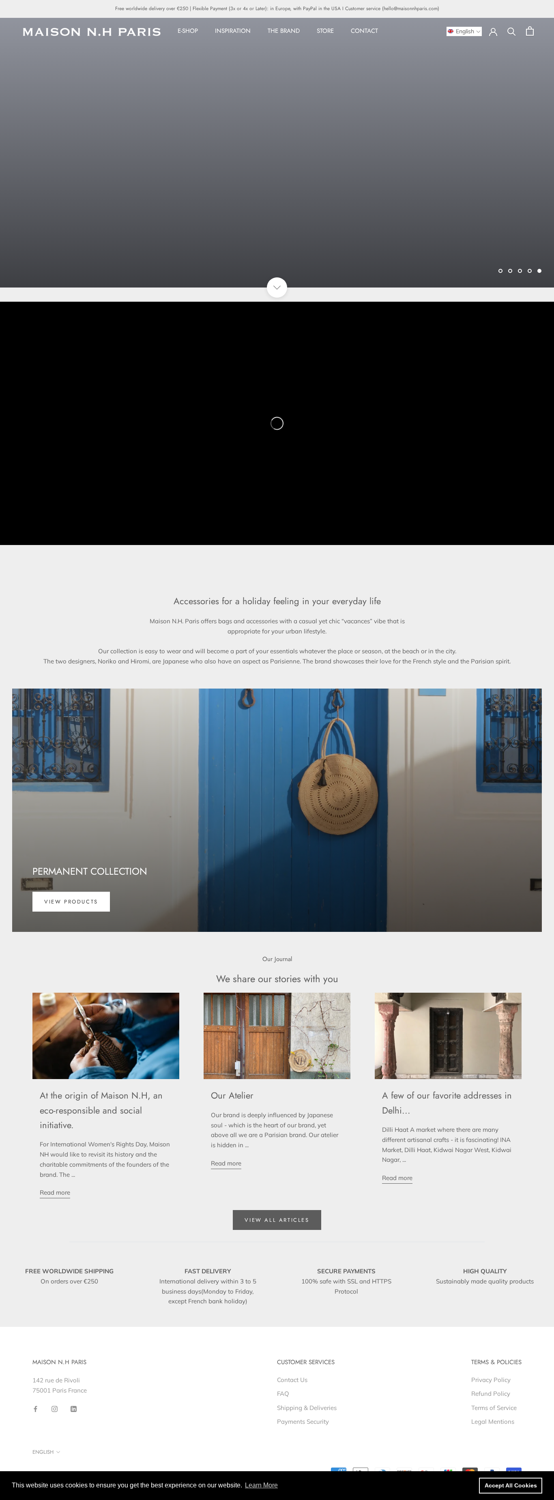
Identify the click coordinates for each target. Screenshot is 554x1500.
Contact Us (292, 1380)
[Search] (511, 31)
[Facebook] (35, 1408)
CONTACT (364, 30)
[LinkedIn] (74, 1408)
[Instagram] (55, 1408)
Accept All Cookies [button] (511, 1485)
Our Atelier (232, 1095)
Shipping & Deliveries (307, 1408)
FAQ (283, 1393)
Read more (55, 1192)
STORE (325, 30)
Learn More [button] (261, 1485)
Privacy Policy (491, 1380)
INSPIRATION (233, 30)
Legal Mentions (492, 1421)
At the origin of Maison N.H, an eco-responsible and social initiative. (101, 1110)
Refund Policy (490, 1393)
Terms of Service (494, 1408)
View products (71, 902)
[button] (464, 31)
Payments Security (303, 1421)
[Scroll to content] (277, 287)
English (43, 1452)
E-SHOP (188, 30)
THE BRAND (284, 30)
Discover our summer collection (101, 249)
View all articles (277, 1220)
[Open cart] (530, 31)
